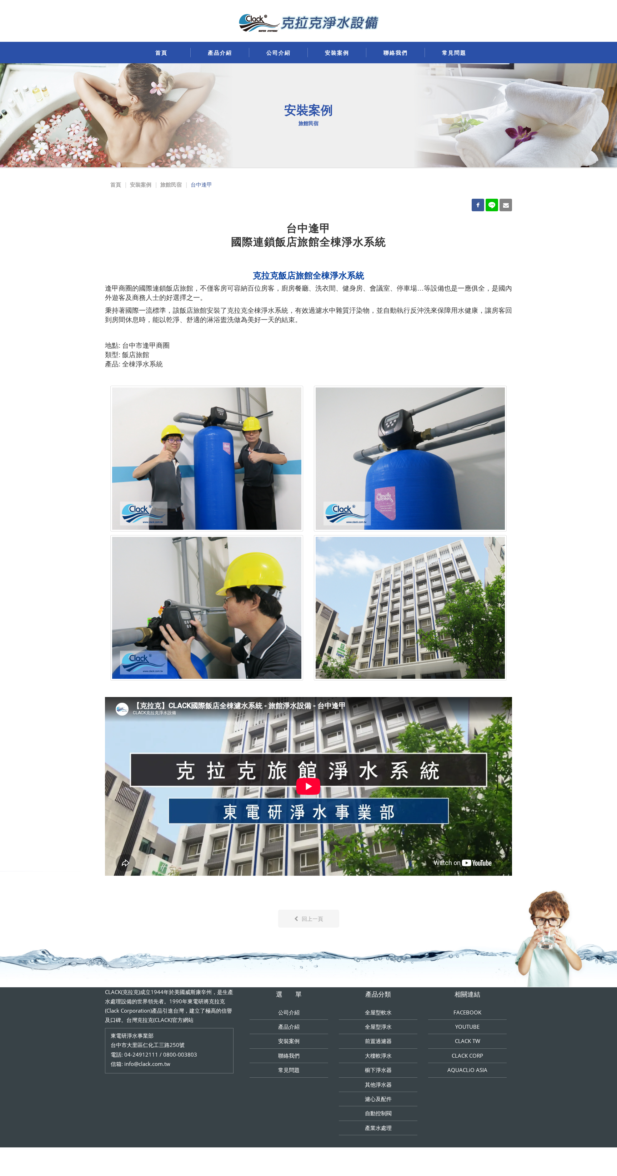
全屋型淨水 (378, 1026)
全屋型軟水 (378, 1012)
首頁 (161, 52)
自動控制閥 (378, 1113)
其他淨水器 (378, 1084)
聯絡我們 (395, 52)
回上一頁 (312, 918)
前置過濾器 (378, 1040)
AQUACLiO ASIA (467, 1069)
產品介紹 (220, 52)
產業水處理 (378, 1127)
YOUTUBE (467, 1026)
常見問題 (454, 52)
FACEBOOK (467, 1012)
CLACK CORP (467, 1055)
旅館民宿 (171, 184)
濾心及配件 (378, 1098)
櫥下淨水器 (378, 1069)
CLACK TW (467, 1040)
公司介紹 (278, 52)
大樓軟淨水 (378, 1055)
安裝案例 (337, 52)
